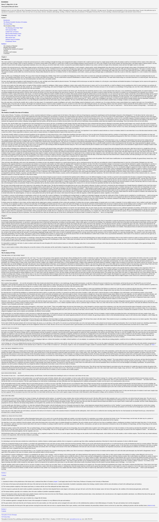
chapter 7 (56, 481)
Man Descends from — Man (13, 35)
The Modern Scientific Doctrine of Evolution (15, 22)
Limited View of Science (12, 31)
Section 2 (3, 43)
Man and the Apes (10, 37)
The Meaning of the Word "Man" (14, 28)
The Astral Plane (7, 24)
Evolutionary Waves (11, 41)
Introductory (6, 20)
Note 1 (153, 344)
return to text (151, 505)
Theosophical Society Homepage (9, 514)
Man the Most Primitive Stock (13, 33)
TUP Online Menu (5, 517)
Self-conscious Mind (11, 29)
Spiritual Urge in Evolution (13, 39)
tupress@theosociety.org (75, 519)
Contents (3, 475)
